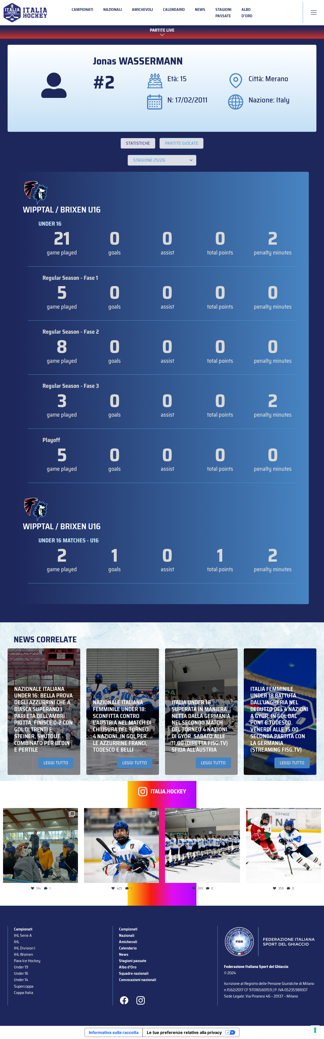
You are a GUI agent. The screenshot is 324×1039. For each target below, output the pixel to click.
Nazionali (112, 9)
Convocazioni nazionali (137, 980)
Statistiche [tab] (138, 143)
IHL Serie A (23, 935)
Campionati (82, 9)
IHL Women (23, 954)
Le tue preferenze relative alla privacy (184, 1032)
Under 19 (21, 967)
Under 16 (21, 973)
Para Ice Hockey (27, 961)
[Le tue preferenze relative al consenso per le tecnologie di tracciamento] (315, 1030)
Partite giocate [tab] (181, 143)
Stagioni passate (223, 12)
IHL (16, 942)
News (200, 9)
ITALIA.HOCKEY (168, 791)
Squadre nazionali (134, 973)
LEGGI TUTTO (56, 762)
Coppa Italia (23, 992)
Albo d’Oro (246, 12)
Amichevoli (142, 9)
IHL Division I (24, 948)
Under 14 (21, 980)
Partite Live (162, 30)
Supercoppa (23, 986)
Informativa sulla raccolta (113, 1032)
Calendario (174, 9)
